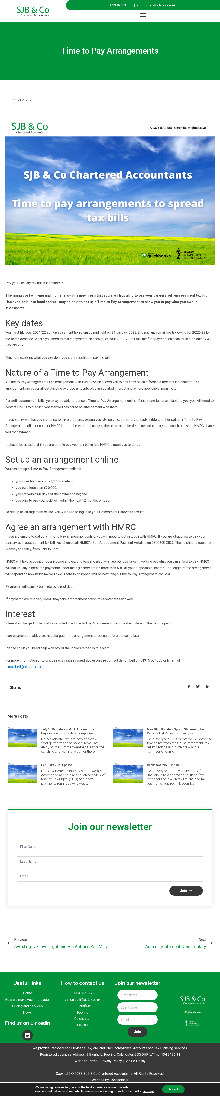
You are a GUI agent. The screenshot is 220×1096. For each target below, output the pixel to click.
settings (148, 1091)
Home (27, 993)
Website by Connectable (110, 1080)
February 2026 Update (56, 765)
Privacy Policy (111, 1061)
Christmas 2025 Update (163, 765)
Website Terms (86, 1061)
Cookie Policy (135, 1061)
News (27, 1012)
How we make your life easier (27, 1000)
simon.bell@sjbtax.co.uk (156, 5)
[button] (143, 15)
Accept (173, 1089)
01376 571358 (121, 5)
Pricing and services (27, 1006)
